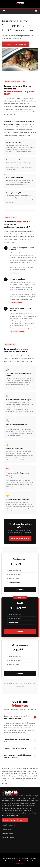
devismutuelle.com (8, 833)
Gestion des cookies (8, 837)
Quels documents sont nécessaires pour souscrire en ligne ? (20, 717)
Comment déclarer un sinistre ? (19, 748)
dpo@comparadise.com (10, 815)
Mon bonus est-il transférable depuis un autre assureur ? (19, 756)
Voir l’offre (20, 590)
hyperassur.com (7, 829)
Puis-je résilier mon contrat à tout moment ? (19, 740)
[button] (15, 44)
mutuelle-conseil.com (9, 825)
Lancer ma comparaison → (20, 538)
